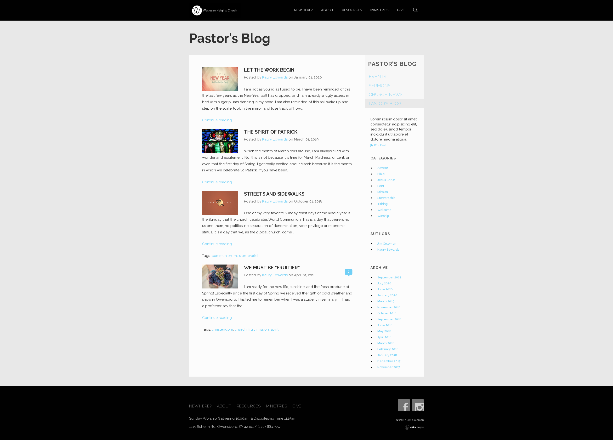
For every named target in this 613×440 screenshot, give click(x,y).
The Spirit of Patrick (270, 132)
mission (240, 256)
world (253, 256)
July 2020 (384, 283)
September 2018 (389, 319)
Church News (385, 94)
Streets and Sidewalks (274, 194)
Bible (381, 174)
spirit (274, 329)
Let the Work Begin (269, 70)
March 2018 (385, 343)
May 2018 (384, 331)
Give (401, 10)
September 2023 (389, 277)
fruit (251, 329)
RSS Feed (379, 145)
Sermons (379, 85)
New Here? (303, 10)
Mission (382, 192)
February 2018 (387, 349)
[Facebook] (404, 405)
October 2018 (387, 313)
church (241, 329)
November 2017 (388, 367)
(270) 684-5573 (270, 426)
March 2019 (385, 301)
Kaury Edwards (275, 77)
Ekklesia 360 (414, 427)
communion (222, 256)
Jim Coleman (386, 243)
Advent (382, 168)
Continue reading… (217, 120)
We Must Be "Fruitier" (272, 268)
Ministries (379, 10)
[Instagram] (418, 405)
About (327, 10)
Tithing (382, 204)
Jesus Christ (386, 180)
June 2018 (384, 325)
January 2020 (387, 295)
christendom (222, 329)
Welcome (384, 210)
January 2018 (387, 355)
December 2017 (389, 361)
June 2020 (385, 289)
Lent (380, 186)
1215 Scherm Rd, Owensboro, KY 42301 (221, 426)
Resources (352, 10)
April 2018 (384, 337)
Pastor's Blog (385, 103)
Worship (383, 216)
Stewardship (386, 198)
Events (377, 76)
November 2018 (388, 307)
